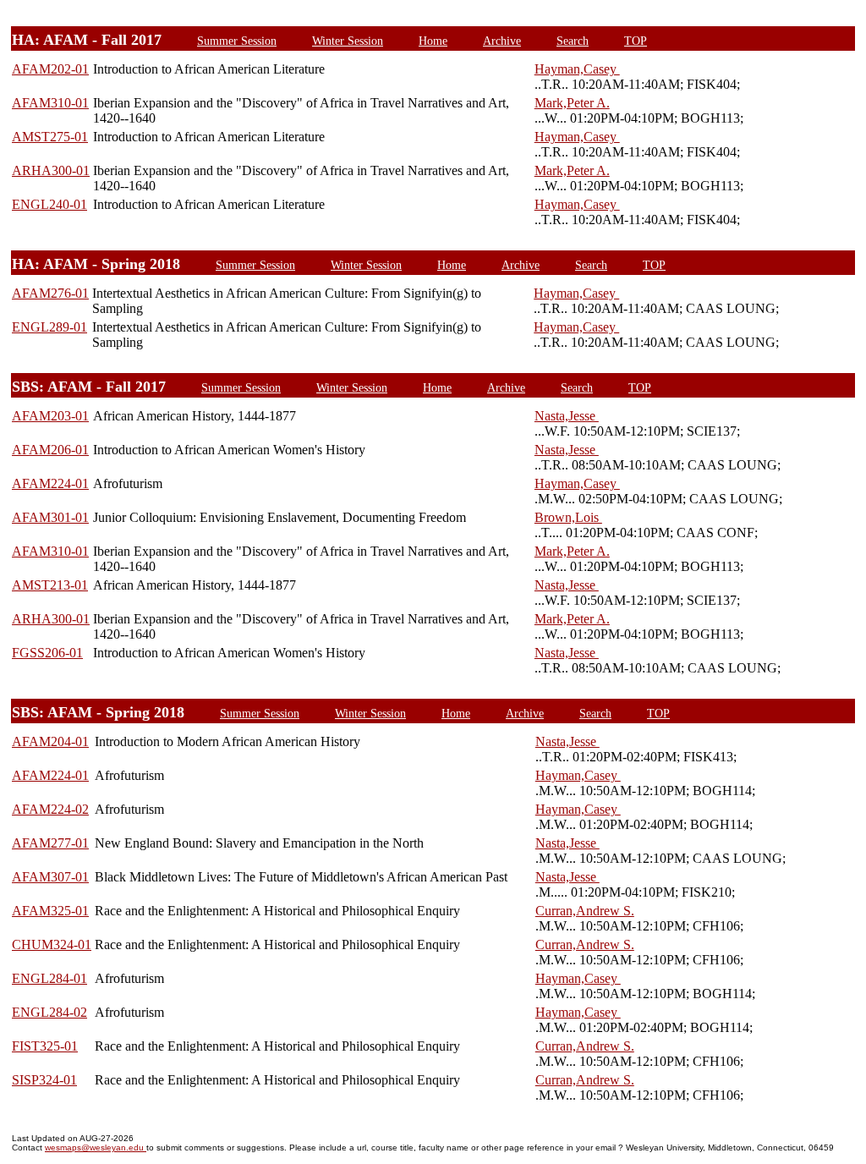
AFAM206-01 (50, 449)
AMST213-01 (50, 585)
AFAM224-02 (50, 809)
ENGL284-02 (49, 1012)
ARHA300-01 (51, 170)
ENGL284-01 (49, 978)
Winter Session (347, 40)
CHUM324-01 (51, 944)
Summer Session (237, 40)
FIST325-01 (45, 1046)
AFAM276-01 (50, 293)
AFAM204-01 (50, 741)
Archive (502, 40)
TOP (635, 40)
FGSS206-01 (47, 652)
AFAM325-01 (50, 910)
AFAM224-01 (50, 483)
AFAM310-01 (50, 103)
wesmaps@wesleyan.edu (95, 1147)
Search (572, 40)
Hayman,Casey (577, 69)
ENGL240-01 (49, 204)
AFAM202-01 (50, 69)
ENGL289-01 (49, 327)
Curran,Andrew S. (584, 910)
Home (433, 40)
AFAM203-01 (50, 416)
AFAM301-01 (50, 517)
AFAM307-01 (50, 877)
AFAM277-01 (50, 843)
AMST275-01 (50, 136)
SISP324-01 (44, 1080)
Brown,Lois (568, 517)
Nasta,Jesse (566, 416)
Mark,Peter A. (572, 103)
